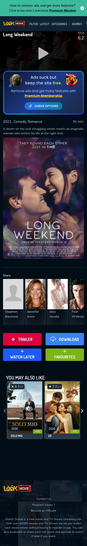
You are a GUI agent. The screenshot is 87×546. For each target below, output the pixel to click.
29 (49, 436)
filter (33, 24)
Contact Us (43, 499)
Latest (45, 24)
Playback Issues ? (43, 505)
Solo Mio (17, 436)
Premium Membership (43, 95)
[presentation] (5, 411)
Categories (59, 24)
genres (77, 24)
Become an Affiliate (43, 511)
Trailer (25, 339)
